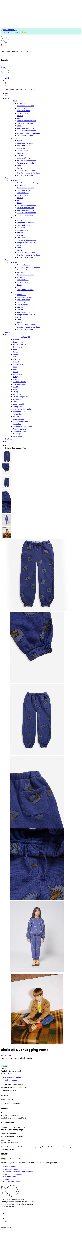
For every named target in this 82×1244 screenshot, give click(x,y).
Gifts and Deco (22, 108)
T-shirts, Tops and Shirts (26, 131)
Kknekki (16, 379)
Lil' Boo (15, 387)
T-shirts (20, 287)
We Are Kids (17, 436)
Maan (15, 389)
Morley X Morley (19, 406)
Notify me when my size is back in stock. (16, 1058)
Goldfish (16, 362)
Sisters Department (20, 421)
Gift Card (8, 439)
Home (7, 445)
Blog (6, 441)
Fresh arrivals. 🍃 (9, 30)
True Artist (17, 434)
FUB (14, 357)
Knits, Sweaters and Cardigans (28, 133)
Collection (9, 96)
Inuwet (15, 372)
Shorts (19, 168)
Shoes (19, 126)
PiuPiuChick (17, 414)
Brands (7, 334)
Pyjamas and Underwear (26, 121)
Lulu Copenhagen (19, 384)
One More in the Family (22, 409)
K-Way (15, 377)
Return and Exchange (13, 1174)
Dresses (20, 155)
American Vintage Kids (21, 337)
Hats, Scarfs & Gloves (25, 136)
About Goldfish (10, 1167)
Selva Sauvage (18, 419)
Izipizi (15, 369)
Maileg (15, 392)
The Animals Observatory (23, 426)
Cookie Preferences (12, 1181)
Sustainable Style (11, 1169)
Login (7, 78)
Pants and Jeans (23, 111)
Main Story (17, 394)
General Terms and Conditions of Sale (19, 1172)
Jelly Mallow (17, 374)
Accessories (21, 103)
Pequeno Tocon (19, 411)
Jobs (7, 1179)
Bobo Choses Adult (20, 344)
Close (3, 67)
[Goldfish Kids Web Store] (5, 42)
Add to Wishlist (6, 1073)
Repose (16, 416)
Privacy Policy (10, 1176)
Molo (15, 402)
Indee (15, 367)
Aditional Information (13, 1077)
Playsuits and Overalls (25, 123)
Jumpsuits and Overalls (26, 242)
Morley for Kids (18, 404)
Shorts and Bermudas (25, 128)
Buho (15, 349)
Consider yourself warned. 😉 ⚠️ (13, 32)
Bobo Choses (18, 342)
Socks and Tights (23, 158)
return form (25, 1162)
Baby (7, 98)
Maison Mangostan (20, 397)
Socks (19, 118)
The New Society (19, 431)
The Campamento (20, 429)
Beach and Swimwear (25, 106)
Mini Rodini (17, 399)
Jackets (20, 116)
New (6, 93)
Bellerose (16, 339)
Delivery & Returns (12, 1080)
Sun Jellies (17, 424)
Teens (7, 260)
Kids (6, 178)
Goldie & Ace (18, 364)
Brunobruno (17, 347)
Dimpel (15, 352)
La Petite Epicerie (19, 382)
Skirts (19, 245)
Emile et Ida (17, 354)
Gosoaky (16, 359)
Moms (7, 332)
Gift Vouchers (22, 113)
